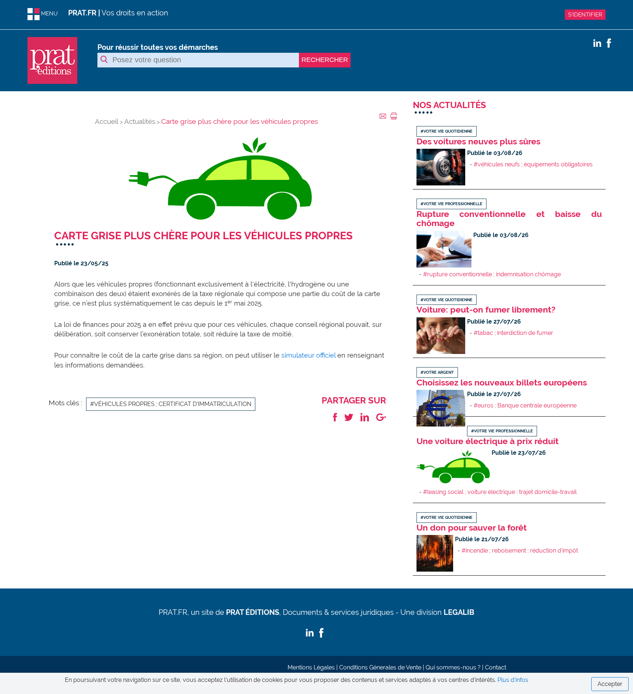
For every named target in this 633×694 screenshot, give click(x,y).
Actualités (139, 121)
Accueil (106, 121)
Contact (495, 667)
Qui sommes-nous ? (453, 667)
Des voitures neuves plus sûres (478, 141)
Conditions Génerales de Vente (380, 667)
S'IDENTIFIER (585, 14)
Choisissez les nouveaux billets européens (502, 382)
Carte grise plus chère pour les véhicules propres (239, 121)
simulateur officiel (309, 355)
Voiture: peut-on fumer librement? (486, 309)
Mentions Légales (311, 667)
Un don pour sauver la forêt (472, 527)
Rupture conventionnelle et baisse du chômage (509, 218)
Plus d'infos (512, 679)
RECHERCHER (324, 59)
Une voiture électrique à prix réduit (488, 441)
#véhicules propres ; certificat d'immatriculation (170, 403)
